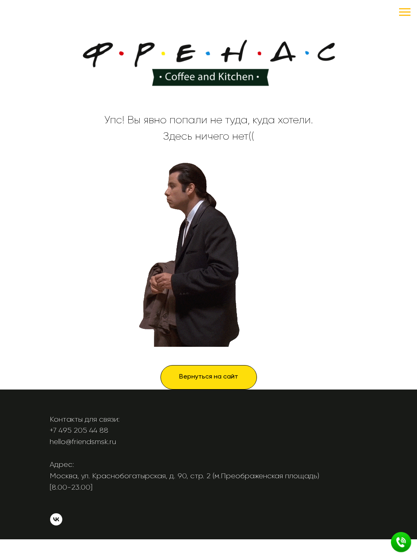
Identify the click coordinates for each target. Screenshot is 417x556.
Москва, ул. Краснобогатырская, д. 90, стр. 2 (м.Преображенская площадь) (184, 476)
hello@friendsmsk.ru (83, 442)
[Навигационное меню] (404, 12)
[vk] (56, 523)
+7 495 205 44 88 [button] (79, 430)
